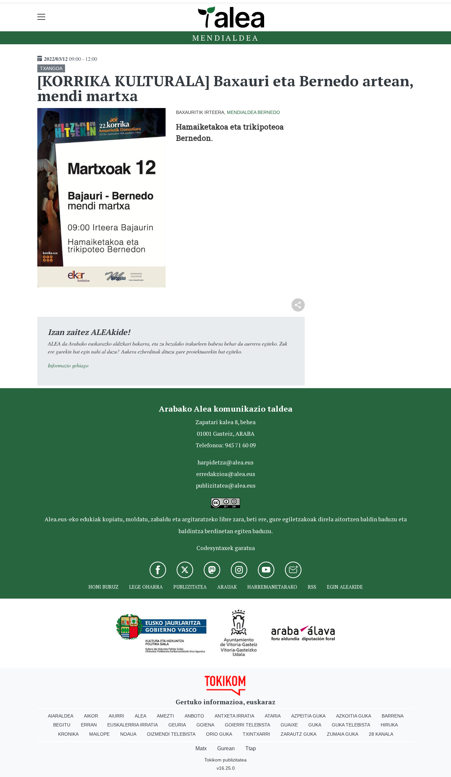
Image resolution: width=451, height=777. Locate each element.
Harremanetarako (272, 587)
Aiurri (116, 716)
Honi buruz (103, 587)
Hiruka (389, 724)
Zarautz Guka (298, 734)
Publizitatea (190, 587)
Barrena (392, 716)
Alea (140, 716)
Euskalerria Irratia (132, 724)
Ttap (250, 748)
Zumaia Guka (342, 734)
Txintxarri (256, 734)
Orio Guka (219, 734)
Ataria (273, 716)
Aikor (91, 716)
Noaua (128, 734)
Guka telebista (351, 724)
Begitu (61, 724)
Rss (312, 587)
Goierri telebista (247, 724)
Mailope (99, 734)
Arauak (227, 587)
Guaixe (289, 724)
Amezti (165, 716)
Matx (201, 748)
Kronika (68, 734)
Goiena (205, 724)
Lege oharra (146, 587)
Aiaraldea (60, 716)
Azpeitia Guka (308, 716)
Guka (314, 724)
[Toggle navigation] (41, 17)
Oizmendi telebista (171, 734)
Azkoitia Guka (353, 716)
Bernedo (269, 112)
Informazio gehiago (68, 365)
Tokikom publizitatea (225, 759)
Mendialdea (225, 37)
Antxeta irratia (234, 716)
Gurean (226, 748)
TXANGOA (51, 68)
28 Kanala (381, 734)
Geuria (177, 724)
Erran (89, 724)
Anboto (194, 716)
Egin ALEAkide (345, 587)
